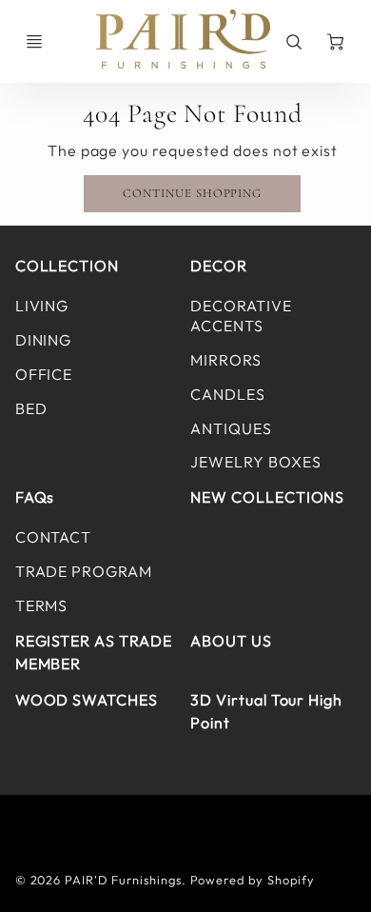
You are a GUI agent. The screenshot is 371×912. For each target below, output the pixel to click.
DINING (43, 339)
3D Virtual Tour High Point (266, 711)
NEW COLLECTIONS (267, 496)
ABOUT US (231, 640)
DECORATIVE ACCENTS (241, 315)
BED (31, 408)
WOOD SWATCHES (86, 699)
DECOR (218, 265)
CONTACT (53, 536)
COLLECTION (67, 265)
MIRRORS (226, 359)
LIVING (42, 305)
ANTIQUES (231, 428)
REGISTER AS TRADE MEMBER (93, 652)
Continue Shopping (192, 193)
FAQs (35, 496)
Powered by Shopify (252, 879)
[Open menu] (34, 42)
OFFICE (44, 374)
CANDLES (227, 394)
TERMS (41, 605)
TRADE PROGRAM (83, 571)
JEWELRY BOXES (255, 461)
